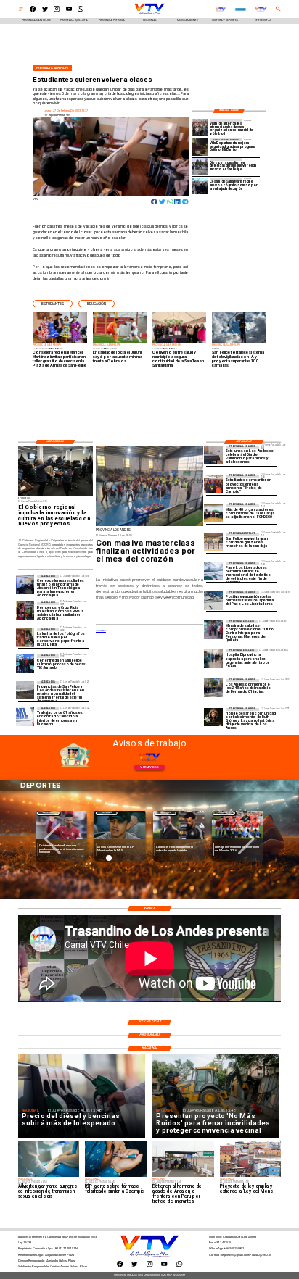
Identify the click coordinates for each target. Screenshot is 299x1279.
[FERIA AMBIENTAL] (213, 484)
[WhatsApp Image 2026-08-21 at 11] (213, 513)
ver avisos (149, 767)
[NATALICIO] (213, 688)
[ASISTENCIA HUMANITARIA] (25, 611)
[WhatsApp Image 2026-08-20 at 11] (213, 717)
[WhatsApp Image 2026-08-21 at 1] (213, 542)
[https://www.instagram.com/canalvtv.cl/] (57, 10)
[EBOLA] (213, 658)
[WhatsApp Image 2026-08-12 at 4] (200, 127)
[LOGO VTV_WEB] (149, 14)
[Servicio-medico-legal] (25, 716)
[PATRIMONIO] (213, 455)
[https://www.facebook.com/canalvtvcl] (33, 10)
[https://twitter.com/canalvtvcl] (45, 10)
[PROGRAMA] (25, 584)
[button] (53, 304)
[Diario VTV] (21, 10)
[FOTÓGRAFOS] (25, 637)
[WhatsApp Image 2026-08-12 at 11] (200, 146)
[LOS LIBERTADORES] (213, 600)
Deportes (59, 813)
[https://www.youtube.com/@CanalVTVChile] (69, 10)
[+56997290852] (80, 10)
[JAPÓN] (200, 186)
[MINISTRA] (213, 629)
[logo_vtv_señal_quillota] (220, 9)
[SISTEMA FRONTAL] (25, 690)
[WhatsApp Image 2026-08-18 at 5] (25, 663)
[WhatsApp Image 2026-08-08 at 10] (200, 166)
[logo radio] (240, 9)
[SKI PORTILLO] (213, 571)
